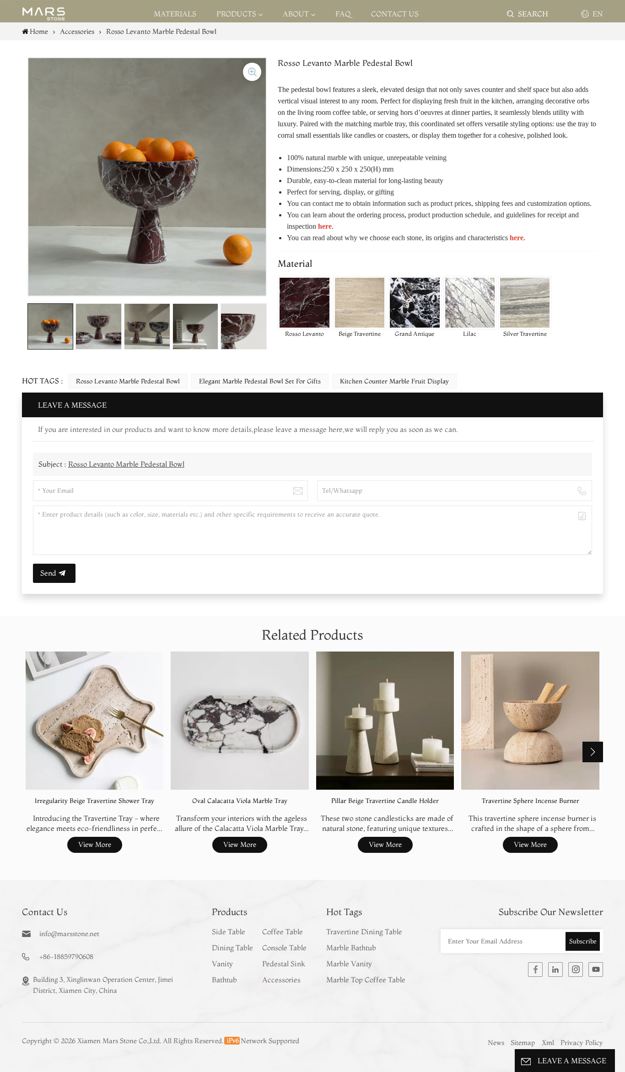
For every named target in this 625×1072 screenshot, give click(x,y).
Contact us (395, 13)
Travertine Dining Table (364, 931)
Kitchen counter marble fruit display (394, 381)
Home (39, 31)
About (296, 13)
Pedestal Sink (283, 963)
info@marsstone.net (69, 933)
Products (236, 13)
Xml (548, 1042)
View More (94, 844)
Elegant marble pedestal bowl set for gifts (260, 381)
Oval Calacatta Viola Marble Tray (239, 801)
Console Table (284, 947)
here (516, 238)
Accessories (281, 979)
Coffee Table (282, 931)
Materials (175, 13)
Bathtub (224, 979)
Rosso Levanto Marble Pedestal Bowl (128, 381)
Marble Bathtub (351, 947)
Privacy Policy (581, 1042)
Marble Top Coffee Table (365, 979)
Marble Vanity (349, 963)
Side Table (228, 931)
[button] (592, 752)
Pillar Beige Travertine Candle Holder (385, 801)
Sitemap (523, 1042)
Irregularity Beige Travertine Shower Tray (94, 801)
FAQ (343, 13)
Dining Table (232, 947)
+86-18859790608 (66, 956)
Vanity (222, 963)
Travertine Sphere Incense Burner (530, 801)
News (496, 1042)
